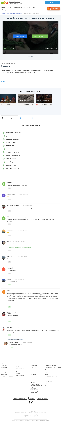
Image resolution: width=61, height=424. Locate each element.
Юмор (2, 79)
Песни (32, 380)
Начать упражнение (40, 36)
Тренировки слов (6, 10)
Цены (46, 383)
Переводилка (33, 365)
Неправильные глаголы (7, 376)
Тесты (28, 7)
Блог (46, 369)
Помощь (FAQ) (48, 381)
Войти (52, 2)
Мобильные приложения (51, 379)
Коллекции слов (20, 375)
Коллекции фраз (20, 377)
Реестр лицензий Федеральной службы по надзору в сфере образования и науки (30, 420)
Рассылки (32, 382)
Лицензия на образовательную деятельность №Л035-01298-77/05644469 (30, 419)
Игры (34, 7)
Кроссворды (33, 374)
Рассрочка (47, 385)
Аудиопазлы (4, 367)
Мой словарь (19, 380)
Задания (3, 7)
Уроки (2, 369)
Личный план (4, 380)
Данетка (18, 371)
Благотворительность (50, 365)
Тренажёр (3, 372)
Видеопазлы (4, 365)
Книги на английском (19, 7)
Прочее (32, 377)
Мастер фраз (33, 369)
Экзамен (18, 373)
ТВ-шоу (3, 81)
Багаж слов (33, 372)
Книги (17, 363)
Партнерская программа (51, 376)
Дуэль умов (33, 367)
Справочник (48, 372)
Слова (17, 366)
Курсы (9, 7)
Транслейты (4, 374)
